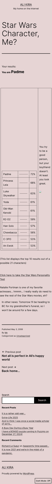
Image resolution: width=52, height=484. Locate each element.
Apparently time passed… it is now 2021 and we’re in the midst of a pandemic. (25, 450)
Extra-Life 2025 (10, 417)
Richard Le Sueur (10, 446)
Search (5, 395)
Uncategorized (23, 336)
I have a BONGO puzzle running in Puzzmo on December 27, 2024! (25, 432)
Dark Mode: (41, 481)
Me (6, 332)
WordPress (28, 473)
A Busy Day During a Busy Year (17, 428)
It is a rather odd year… (14, 413)
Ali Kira (26, 4)
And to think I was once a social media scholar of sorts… (25, 422)
